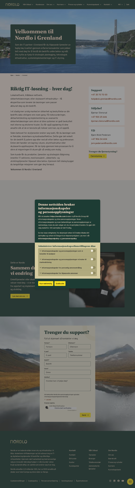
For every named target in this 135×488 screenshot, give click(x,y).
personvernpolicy (69, 238)
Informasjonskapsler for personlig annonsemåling (61, 268)
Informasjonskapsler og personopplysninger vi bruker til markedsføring (63, 260)
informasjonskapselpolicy (48, 238)
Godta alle (60, 283)
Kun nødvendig (46, 283)
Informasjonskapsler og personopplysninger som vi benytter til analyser (61, 252)
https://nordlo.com (58, 216)
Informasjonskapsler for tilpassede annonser (59, 273)
